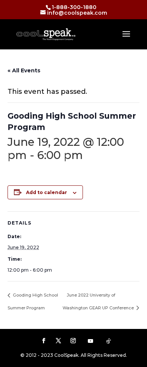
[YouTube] (90, 341)
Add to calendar (46, 192)
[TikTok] (108, 341)
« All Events (24, 70)
